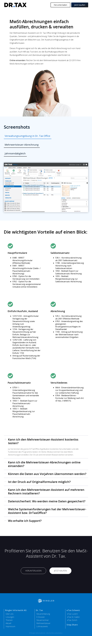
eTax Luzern (72, 614)
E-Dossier (40, 617)
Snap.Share (72, 624)
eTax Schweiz (73, 610)
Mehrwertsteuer (43, 623)
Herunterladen (60, 5)
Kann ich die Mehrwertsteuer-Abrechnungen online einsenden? (44, 464)
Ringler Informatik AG (16, 610)
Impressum (10, 626)
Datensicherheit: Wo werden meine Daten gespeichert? (46, 501)
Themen (9, 620)
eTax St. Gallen (73, 617)
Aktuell (8, 623)
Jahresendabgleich (15, 153)
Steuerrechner (42, 620)
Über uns (9, 614)
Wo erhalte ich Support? (24, 521)
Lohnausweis (42, 626)
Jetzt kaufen (79, 5)
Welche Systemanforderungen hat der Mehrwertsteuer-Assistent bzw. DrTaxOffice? (47, 511)
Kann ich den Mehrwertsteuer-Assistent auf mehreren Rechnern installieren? (46, 491)
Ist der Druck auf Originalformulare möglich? (39, 482)
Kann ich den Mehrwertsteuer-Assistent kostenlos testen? (43, 441)
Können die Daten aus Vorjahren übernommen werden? (47, 474)
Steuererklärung (43, 614)
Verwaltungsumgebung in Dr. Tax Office (27, 136)
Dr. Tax (39, 610)
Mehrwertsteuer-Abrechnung (22, 144)
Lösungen (10, 617)
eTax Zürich (72, 620)
